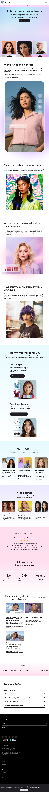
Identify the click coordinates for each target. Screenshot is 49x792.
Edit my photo (24, 20)
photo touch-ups (14, 230)
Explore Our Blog (41, 597)
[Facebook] (6, 737)
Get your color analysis (17, 375)
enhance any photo (10, 170)
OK (24, 789)
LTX (2, 777)
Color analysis (20, 5)
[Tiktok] (9, 737)
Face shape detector (29, 5)
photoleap (4, 774)
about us (4, 761)
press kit (4, 764)
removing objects (8, 231)
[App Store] (5, 740)
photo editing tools (25, 452)
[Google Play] (13, 740)
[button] (7, 546)
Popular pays (4, 780)
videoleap (4, 772)
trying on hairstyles (38, 230)
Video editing (17, 496)
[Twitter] (16, 737)
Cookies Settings (36, 787)
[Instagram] (3, 737)
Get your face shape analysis (19, 414)
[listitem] (9, 469)
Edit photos (35, 294)
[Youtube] (13, 737)
